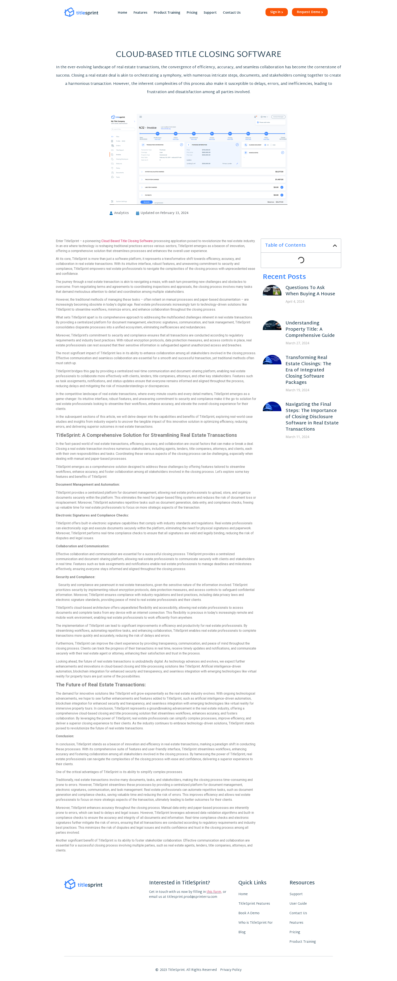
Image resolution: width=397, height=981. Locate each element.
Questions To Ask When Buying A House (310, 291)
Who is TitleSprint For (255, 923)
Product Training (167, 13)
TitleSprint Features (254, 904)
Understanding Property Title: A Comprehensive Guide (310, 329)
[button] (335, 245)
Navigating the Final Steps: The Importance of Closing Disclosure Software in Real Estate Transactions (312, 417)
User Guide (298, 904)
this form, (214, 892)
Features (140, 13)
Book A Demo (248, 913)
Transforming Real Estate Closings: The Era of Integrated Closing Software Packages (308, 370)
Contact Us (232, 13)
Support (210, 13)
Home (122, 13)
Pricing (192, 13)
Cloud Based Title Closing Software (127, 241)
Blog (242, 932)
